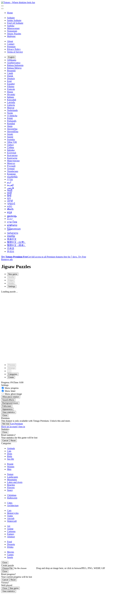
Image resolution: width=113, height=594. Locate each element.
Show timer (9, 391)
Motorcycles (13, 513)
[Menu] (2, 5)
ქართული (12, 233)
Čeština (10, 147)
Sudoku (10, 25)
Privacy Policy (14, 49)
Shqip (10, 126)
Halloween (12, 498)
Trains (10, 516)
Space (10, 490)
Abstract (11, 536)
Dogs (9, 453)
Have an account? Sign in (13, 426)
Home (10, 12)
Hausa (10, 92)
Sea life (10, 459)
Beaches (11, 485)
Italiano (10, 97)
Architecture (13, 505)
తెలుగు (10, 209)
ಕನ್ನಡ (9, 212)
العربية (10, 185)
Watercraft (12, 521)
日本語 (10, 248)
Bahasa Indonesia (15, 65)
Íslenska (11, 150)
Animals (11, 448)
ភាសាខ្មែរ (11, 236)
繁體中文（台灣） (16, 242)
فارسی (10, 187)
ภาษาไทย (12, 222)
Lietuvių (11, 105)
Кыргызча (12, 158)
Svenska (11, 139)
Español (11, 84)
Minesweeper (13, 28)
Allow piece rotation (10, 397)
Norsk (10, 113)
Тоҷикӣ (11, 168)
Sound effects (8, 400)
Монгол (11, 163)
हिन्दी (9, 195)
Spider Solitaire (14, 20)
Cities (9, 503)
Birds (9, 456)
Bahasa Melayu (14, 68)
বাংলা (9, 198)
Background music (10, 403)
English (11, 57)
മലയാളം (12, 216)
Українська (12, 171)
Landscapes (12, 477)
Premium (11, 46)
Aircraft (10, 518)
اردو (9, 182)
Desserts (11, 544)
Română (11, 123)
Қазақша (11, 174)
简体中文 (11, 239)
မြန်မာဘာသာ (14, 229)
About (10, 41)
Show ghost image (13, 394)
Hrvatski (11, 94)
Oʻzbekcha (12, 115)
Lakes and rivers (14, 482)
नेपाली (9, 190)
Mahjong (11, 36)
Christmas (11, 495)
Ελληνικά (11, 152)
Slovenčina (12, 129)
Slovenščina (12, 131)
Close (4, 415)
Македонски (13, 160)
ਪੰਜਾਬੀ (10, 201)
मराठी (9, 193)
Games (10, 554)
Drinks (10, 547)
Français (11, 89)
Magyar (10, 107)
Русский (11, 166)
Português (11, 121)
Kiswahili (11, 99)
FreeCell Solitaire (15, 23)
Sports (10, 557)
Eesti (9, 81)
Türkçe (10, 144)
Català (10, 73)
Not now (5, 424)
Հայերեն (12, 176)
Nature (10, 474)
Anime (10, 528)
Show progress (11, 388)
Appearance (7, 409)
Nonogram (12, 31)
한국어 (10, 251)
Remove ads (7, 259)
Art (8, 526)
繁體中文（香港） (16, 245)
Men (9, 469)
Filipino (10, 86)
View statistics (8, 412)
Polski (10, 118)
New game (14, 588)
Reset (13, 440)
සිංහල (10, 218)
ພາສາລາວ (12, 225)
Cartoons (11, 531)
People (10, 464)
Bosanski (11, 70)
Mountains (12, 479)
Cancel (5, 440)
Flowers (11, 487)
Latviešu (11, 102)
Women (10, 466)
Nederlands (12, 110)
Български (12, 155)
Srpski (10, 134)
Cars (9, 510)
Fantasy (10, 534)
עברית (10, 179)
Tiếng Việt (12, 142)
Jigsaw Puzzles (14, 33)
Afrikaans (11, 60)
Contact (10, 44)
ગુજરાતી (11, 203)
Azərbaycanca (13, 62)
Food (9, 541)
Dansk (10, 76)
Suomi (10, 137)
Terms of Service (15, 52)
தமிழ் (9, 206)
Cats (9, 451)
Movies (10, 552)
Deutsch (11, 78)
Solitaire (11, 17)
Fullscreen (6, 406)
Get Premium (16, 423)
